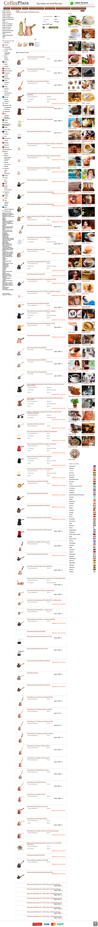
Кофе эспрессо (86, 154)
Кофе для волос (86, 230)
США (70, 547)
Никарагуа (72, 532)
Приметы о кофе (73, 103)
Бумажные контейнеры (8, 214)
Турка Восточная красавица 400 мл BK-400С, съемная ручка (44, 600)
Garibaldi (6, 101)
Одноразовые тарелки (7, 248)
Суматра (71, 545)
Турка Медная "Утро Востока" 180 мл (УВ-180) (40, 721)
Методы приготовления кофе (78, 8)
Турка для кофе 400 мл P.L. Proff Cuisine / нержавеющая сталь (44, 898)
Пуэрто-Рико (72, 538)
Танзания (71, 549)
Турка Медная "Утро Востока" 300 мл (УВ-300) (40, 733)
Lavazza (6, 134)
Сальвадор (72, 543)
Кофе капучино (72, 39)
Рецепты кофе (72, 90)
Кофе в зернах (6, 10)
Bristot (6, 64)
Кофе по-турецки (86, 319)
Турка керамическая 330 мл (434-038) (37, 860)
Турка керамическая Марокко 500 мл (37, 180)
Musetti (6, 162)
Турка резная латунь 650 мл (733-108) (37, 481)
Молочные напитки (7, 245)
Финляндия (72, 554)
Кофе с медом (72, 167)
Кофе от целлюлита (73, 358)
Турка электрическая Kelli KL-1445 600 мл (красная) (41, 444)
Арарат (6, 205)
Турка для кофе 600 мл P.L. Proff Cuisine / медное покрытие (43, 907)
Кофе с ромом (72, 268)
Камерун (71, 510)
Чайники (4, 277)
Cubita (6, 86)
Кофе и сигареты (86, 77)
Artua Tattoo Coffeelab (7, 53)
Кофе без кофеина (7, 23)
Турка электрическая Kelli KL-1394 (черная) (39, 517)
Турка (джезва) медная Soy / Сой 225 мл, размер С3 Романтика (45, 143)
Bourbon (6, 59)
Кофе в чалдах (6, 15)
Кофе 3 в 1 (5, 22)
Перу (70, 536)
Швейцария (72, 558)
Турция (71, 551)
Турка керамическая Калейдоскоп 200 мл (38, 685)
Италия (71, 505)
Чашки (4, 281)
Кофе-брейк (71, 459)
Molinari (6, 155)
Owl (5, 172)
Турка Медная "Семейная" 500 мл (36, 782)
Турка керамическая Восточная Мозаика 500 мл (40, 192)
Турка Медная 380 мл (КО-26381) (36, 631)
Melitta (6, 151)
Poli (5, 180)
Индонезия (72, 501)
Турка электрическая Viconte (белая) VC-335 (39, 636)
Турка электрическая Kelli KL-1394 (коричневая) (40, 107)
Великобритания (73, 479)
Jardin (5, 127)
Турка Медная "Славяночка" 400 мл (37, 818)
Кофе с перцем (86, 243)
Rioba (5, 183)
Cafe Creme (7, 68)
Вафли (4, 219)
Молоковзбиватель (7, 243)
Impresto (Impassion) (7, 118)
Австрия (71, 468)
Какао (3, 229)
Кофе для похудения (87, 65)
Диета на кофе (72, 421)
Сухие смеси (5, 265)
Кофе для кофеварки (88, 408)
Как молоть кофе (73, 154)
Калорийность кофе (87, 383)
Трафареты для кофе (74, 319)
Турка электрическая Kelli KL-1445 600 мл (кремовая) (42, 431)
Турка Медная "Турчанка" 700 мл (36, 794)
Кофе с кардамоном (74, 230)
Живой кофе (71, 192)
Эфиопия (71, 567)
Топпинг (4, 269)
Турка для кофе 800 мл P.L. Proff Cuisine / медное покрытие (43, 911)
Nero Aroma (7, 164)
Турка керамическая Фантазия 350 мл (37, 493)
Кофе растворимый (7, 17)
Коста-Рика (72, 521)
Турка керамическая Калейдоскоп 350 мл (38, 660)
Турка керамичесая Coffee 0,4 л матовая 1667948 (41, 619)
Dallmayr (6, 88)
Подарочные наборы (7, 253)
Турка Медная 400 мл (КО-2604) (36, 69)
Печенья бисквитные (7, 249)
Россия (71, 540)
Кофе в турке (85, 39)
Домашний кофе (73, 446)
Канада (71, 512)
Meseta (6, 153)
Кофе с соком (72, 243)
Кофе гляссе (85, 293)
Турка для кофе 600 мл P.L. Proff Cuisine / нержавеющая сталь (44, 902)
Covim (6, 84)
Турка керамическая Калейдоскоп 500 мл (38, 505)
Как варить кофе (73, 255)
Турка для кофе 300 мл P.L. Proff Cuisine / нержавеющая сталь (44, 893)
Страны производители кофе (36, 8)
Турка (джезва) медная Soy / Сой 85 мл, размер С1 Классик (43, 291)
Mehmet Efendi (8, 149)
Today (5, 198)
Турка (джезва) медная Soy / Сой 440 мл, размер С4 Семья (43, 167)
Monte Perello (7, 157)
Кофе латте (85, 52)
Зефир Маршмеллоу (7, 227)
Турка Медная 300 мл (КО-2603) (36, 274)
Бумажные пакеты (6, 215)
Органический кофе (7, 30)
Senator (6, 194)
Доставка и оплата (16, 8)
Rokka (5, 187)
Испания (71, 503)
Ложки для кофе (6, 240)
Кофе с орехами (86, 255)
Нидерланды (72, 530)
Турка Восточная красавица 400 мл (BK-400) (39, 225)
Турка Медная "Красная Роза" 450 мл (37, 806)
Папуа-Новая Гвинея (74, 534)
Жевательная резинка (7, 226)
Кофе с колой (85, 167)
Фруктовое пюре (6, 274)
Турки (3, 270)
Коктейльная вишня (7, 231)
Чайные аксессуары (7, 280)
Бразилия (72, 475)
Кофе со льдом (72, 128)
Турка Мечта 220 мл (32, 672)
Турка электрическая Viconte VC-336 (37, 648)
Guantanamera (7, 107)
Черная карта (7, 211)
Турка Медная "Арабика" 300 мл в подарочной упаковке (43, 830)
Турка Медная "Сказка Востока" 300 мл (38, 770)
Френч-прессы (6, 273)
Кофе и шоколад (73, 306)
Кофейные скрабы (73, 115)
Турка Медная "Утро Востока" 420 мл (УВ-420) (40, 697)
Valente (6, 203)
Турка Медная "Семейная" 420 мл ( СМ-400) (39, 709)
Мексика (71, 525)
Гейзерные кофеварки (7, 221)
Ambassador (7, 47)
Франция (71, 556)
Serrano (6, 195)
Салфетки (4, 258)
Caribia (6, 75)
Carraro (6, 76)
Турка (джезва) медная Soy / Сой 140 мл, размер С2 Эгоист (44, 155)
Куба (70, 523)
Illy (5, 113)
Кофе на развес (6, 28)
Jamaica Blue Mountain (7, 125)
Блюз (5, 207)
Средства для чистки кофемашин (7, 264)
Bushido (6, 66)
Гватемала (72, 488)
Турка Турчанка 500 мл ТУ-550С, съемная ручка (40, 590)
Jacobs (6, 120)
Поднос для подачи (7, 254)
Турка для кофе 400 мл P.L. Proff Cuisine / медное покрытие (43, 889)
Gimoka (6, 103)
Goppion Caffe (7, 105)
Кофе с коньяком (86, 90)
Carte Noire (7, 78)
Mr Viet (6, 160)
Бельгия (71, 472)
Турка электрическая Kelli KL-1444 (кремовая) (40, 468)
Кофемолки (5, 235)
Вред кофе (71, 281)
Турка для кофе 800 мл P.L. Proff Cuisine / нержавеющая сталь (44, 916)
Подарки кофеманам (88, 192)
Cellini (6, 80)
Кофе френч (71, 332)
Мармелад (5, 241)
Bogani (6, 57)
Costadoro (6, 82)
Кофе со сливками (87, 128)
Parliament (7, 173)
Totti (5, 200)
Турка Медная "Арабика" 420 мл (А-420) (38, 757)
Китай (71, 516)
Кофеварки (5, 233)
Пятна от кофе (72, 370)
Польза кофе (72, 293)
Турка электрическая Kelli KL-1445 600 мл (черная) (41, 311)
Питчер (4, 250)
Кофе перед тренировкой (72, 52)
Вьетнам (71, 481)
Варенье (4, 218)
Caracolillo (7, 73)
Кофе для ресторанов (88, 434)
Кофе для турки (6, 27)
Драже (4, 225)
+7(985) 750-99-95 (81, 3)
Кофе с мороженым (73, 77)
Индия (71, 499)
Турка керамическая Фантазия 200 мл (37, 554)
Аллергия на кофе (87, 179)
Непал (71, 527)
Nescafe (6, 166)
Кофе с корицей (86, 268)
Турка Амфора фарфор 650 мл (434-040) (38, 261)
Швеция (71, 560)
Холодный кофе (86, 115)
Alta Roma (6, 42)
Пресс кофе (85, 370)
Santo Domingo (8, 189)
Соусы (4, 262)
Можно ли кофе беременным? (86, 307)
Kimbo (6, 131)
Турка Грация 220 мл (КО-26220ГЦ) (37, 372)
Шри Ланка (72, 562)
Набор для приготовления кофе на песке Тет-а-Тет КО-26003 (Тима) (46, 578)
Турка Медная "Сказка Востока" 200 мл (38, 81)
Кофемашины (5, 234)
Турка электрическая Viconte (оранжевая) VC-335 (41, 323)
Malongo (6, 142)
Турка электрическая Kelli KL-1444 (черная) (39, 456)
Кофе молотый (6, 12)
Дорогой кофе (72, 434)
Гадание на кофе (73, 65)
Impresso (6, 115)
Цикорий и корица (7, 276)
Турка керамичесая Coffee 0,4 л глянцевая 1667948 (41, 279)
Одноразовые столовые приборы (7, 247)
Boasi (5, 56)
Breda (5, 62)
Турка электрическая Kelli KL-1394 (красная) (39, 529)
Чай (3, 38)
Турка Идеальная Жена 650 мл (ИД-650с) (38, 335)
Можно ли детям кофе (74, 179)
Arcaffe (6, 51)
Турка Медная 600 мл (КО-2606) (36, 57)
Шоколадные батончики (5, 288)
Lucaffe (6, 140)
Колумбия (72, 519)
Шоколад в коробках (7, 282)
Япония (71, 571)
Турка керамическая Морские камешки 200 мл (40, 872)
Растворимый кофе (73, 396)
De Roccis (6, 95)
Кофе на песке (72, 205)
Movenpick (7, 159)
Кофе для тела (86, 281)
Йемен (71, 508)
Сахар (3, 260)
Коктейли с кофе (86, 205)
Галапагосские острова (75, 486)
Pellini (6, 177)
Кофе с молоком (86, 26)
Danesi (6, 91)
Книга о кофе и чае (7, 230)
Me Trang (6, 147)
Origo (5, 170)
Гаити (70, 483)
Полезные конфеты (7, 255)
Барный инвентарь (7, 213)
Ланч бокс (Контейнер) (8, 239)
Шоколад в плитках (7, 284)
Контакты (25, 8)
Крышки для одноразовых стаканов (8, 237)
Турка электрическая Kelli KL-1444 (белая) (39, 131)
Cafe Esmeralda (8, 70)
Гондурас (71, 492)
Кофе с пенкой (86, 332)
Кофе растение (72, 408)
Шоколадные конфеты (8, 289)
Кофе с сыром (86, 103)
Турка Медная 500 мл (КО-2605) (36, 249)
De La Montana (7, 93)
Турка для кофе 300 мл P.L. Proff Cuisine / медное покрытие (43, 884)
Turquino (6, 202)
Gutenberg (6, 109)
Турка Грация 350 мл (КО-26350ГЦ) (37, 359)
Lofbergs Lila (7, 138)
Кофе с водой (86, 396)
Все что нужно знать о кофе (63, 8)
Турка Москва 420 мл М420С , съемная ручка (39, 609)
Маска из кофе (86, 421)
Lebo (5, 136)
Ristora (6, 186)
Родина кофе (85, 446)
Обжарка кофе (72, 217)
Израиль (71, 497)
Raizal (5, 181)
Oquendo (6, 168)
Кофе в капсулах (7, 14)
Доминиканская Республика (76, 494)
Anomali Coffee (8, 49)
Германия (71, 490)
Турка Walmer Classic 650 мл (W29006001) (39, 237)
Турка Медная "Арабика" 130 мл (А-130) (38, 541)
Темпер (4, 268)
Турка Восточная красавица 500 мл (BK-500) (39, 566)
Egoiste (6, 99)
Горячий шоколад (6, 222)
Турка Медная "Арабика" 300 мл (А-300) (38, 745)
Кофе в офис (85, 358)
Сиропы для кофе (6, 261)
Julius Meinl (7, 129)
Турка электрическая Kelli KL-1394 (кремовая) (40, 119)
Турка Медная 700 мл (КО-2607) (36, 424)
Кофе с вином (86, 217)
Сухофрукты (5, 266)
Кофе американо (73, 383)
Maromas (6, 145)
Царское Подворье (9, 209)
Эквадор (71, 565)
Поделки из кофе (86, 344)
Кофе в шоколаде (7, 25)
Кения (71, 514)
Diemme (6, 97)
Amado (6, 45)
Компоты (4, 232)
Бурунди (71, 477)
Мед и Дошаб (5, 242)
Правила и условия (50, 8)
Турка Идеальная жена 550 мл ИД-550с (38, 303)
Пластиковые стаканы (7, 251)
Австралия (72, 466)
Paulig (6, 175)
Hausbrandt (7, 111)
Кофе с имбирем (73, 26)
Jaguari (6, 122)
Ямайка (71, 569)
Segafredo (6, 192)
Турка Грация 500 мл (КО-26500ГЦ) (37, 347)
